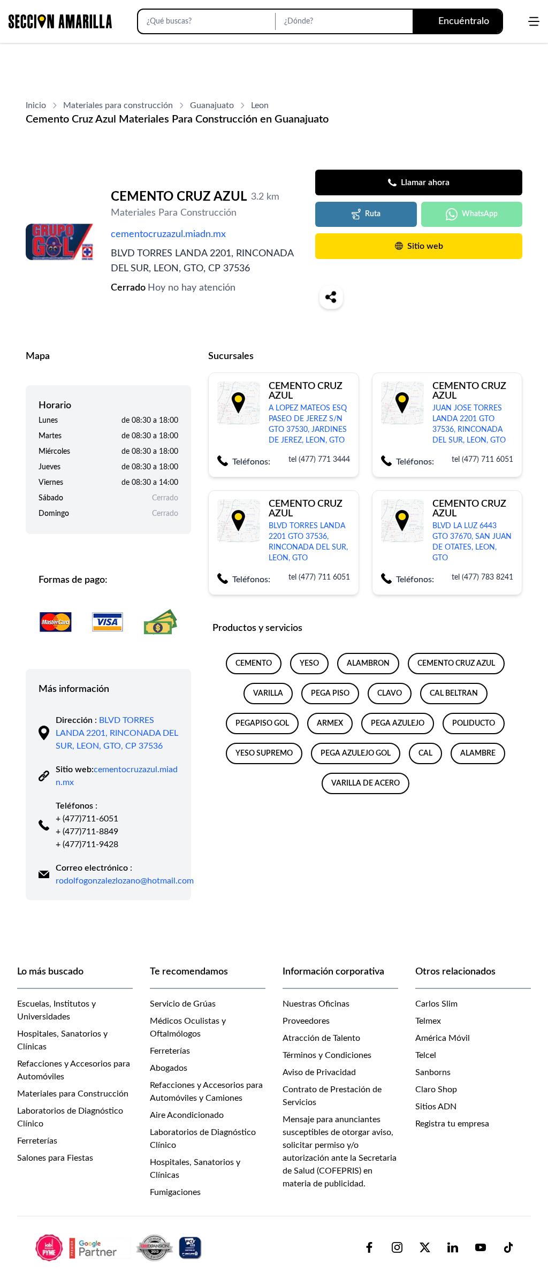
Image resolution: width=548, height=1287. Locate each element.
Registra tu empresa (452, 1124)
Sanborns (433, 1072)
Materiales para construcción (118, 105)
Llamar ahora (425, 182)
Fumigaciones (175, 1192)
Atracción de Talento (321, 1038)
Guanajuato (212, 105)
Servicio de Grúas (183, 1004)
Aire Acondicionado (187, 1115)
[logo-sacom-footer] (120, 1247)
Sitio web (425, 246)
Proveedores (306, 1021)
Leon (260, 105)
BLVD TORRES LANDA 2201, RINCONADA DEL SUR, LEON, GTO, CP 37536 (117, 733)
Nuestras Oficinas (316, 1004)
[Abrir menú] (533, 21)
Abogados (168, 1068)
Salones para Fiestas (55, 1158)
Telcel (425, 1055)
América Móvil (442, 1038)
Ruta (372, 214)
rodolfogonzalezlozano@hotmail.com (125, 881)
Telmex (428, 1021)
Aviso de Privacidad (319, 1072)
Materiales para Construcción (72, 1094)
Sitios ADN (435, 1106)
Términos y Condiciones (327, 1055)
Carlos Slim (436, 1004)
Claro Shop (436, 1089)
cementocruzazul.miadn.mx (168, 234)
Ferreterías (37, 1141)
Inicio (36, 105)
